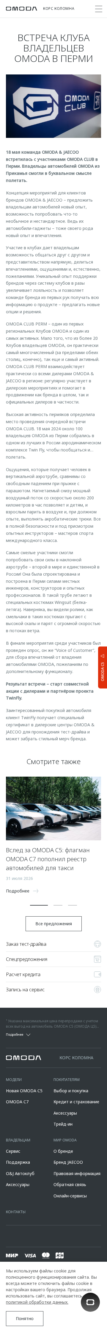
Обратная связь (70, 1184)
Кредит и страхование (76, 1101)
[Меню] (98, 9)
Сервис (13, 1151)
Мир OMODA (65, 1140)
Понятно (25, 1318)
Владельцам (18, 1140)
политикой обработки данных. (37, 1302)
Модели (14, 1079)
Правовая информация (77, 1173)
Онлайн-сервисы (70, 1196)
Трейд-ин (63, 1124)
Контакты (16, 1211)
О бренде (63, 1151)
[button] (39, 905)
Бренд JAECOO (68, 1162)
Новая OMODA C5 (24, 1090)
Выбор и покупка (71, 1090)
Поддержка (18, 1162)
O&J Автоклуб (20, 1173)
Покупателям (67, 1079)
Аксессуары (65, 1113)
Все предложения (53, 923)
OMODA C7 (17, 1101)
